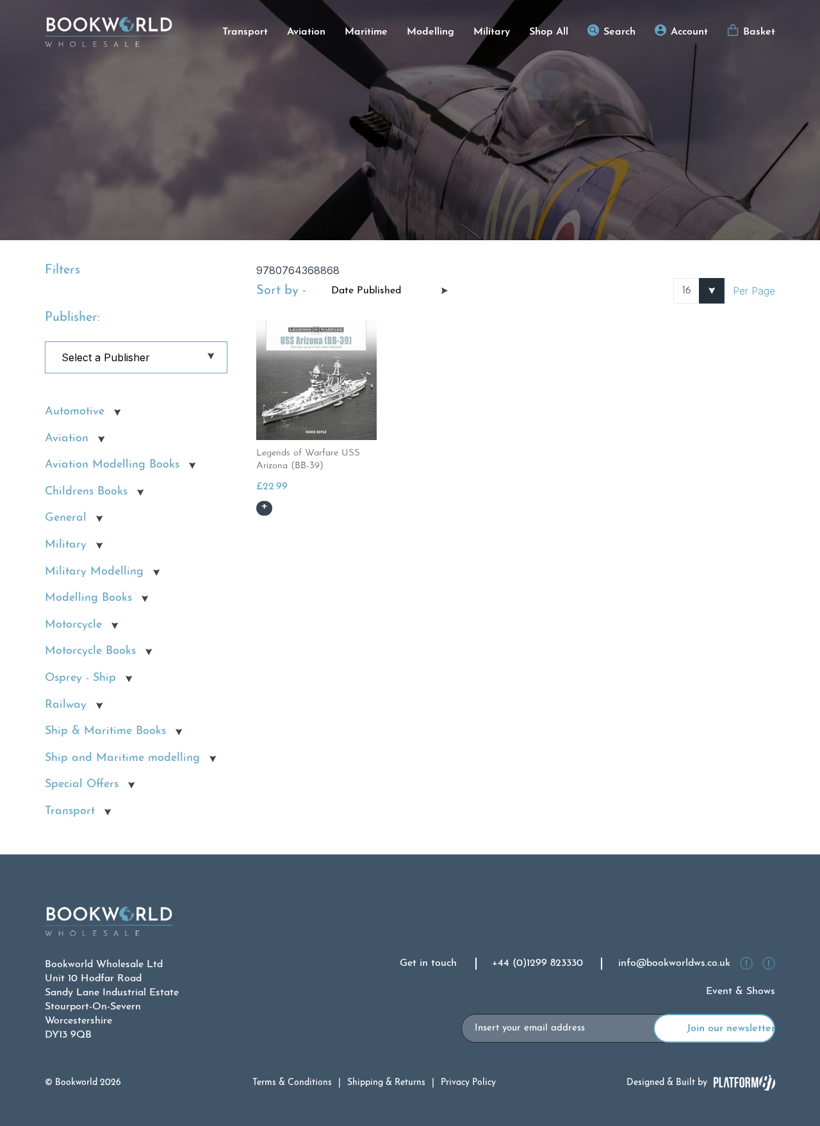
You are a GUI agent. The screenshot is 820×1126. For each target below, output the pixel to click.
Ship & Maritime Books (105, 731)
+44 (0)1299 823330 (537, 963)
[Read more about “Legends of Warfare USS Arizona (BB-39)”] (264, 508)
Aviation (306, 32)
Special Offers (82, 784)
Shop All (548, 32)
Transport (245, 32)
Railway (65, 705)
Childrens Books (86, 492)
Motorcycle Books (90, 651)
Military (491, 32)
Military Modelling (94, 572)
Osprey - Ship (80, 678)
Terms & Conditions (292, 1083)
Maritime (366, 32)
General (65, 518)
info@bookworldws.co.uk (674, 963)
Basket (759, 32)
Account (689, 32)
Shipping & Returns (386, 1083)
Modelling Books (88, 598)
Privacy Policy (468, 1083)
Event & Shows (740, 991)
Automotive (74, 412)
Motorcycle (73, 625)
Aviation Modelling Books (112, 465)
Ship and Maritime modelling (122, 758)
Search (619, 32)
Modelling (430, 32)
